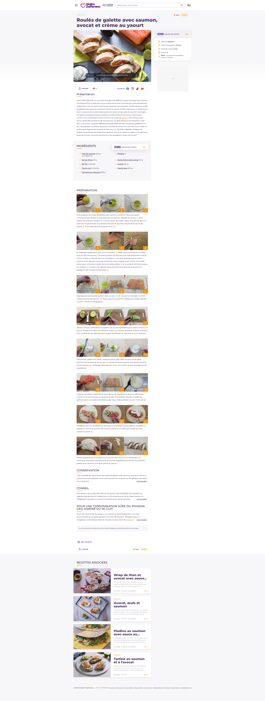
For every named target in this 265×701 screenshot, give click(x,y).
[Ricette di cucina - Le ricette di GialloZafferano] (189, 5)
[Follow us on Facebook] (128, 89)
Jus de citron (87, 160)
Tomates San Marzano (91, 172)
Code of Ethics (175, 688)
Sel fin (84, 164)
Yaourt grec (122, 168)
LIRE (145, 591)
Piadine (120, 154)
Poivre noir (86, 168)
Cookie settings (158, 688)
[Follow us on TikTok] (138, 89)
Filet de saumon (89, 154)
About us (112, 688)
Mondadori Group (186, 688)
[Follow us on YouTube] (142, 89)
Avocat (120, 164)
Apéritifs (81, 15)
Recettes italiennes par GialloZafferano (96, 5)
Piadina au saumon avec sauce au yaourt (129, 632)
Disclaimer (166, 688)
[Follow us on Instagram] (133, 89)
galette (125, 118)
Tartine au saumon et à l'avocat (129, 660)
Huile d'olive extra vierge (128, 160)
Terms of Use (119, 688)
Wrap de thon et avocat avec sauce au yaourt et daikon (130, 576)
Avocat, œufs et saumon (127, 604)
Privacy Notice (128, 688)
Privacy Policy (138, 688)
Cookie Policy (148, 688)
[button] (140, 481)
